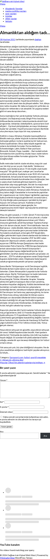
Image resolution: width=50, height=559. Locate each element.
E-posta (4, 407)
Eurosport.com (16, 357)
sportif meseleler (38, 357)
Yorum (3, 380)
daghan (38, 39)
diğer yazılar (11, 18)
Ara (1, 431)
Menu (2, 4)
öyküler (8, 16)
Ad (2, 402)
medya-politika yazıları (15, 11)
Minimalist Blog (7, 557)
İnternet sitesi (6, 412)
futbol (27, 357)
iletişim (8, 21)
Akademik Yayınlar (14, 8)
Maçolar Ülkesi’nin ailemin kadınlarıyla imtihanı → (22, 362)
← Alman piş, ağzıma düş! (11, 360)
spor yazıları (11, 13)
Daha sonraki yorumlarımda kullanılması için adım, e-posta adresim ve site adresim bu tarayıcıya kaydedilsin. (24, 419)
